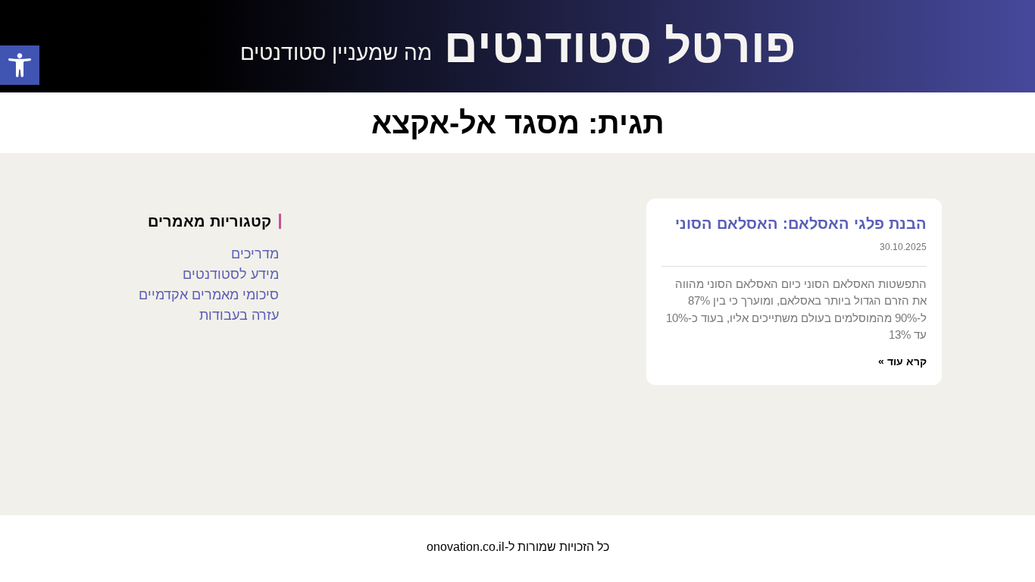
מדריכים (255, 253)
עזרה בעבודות (239, 315)
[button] (19, 65)
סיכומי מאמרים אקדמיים (209, 294)
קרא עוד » (902, 361)
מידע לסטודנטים (231, 274)
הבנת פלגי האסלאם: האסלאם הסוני (801, 223)
